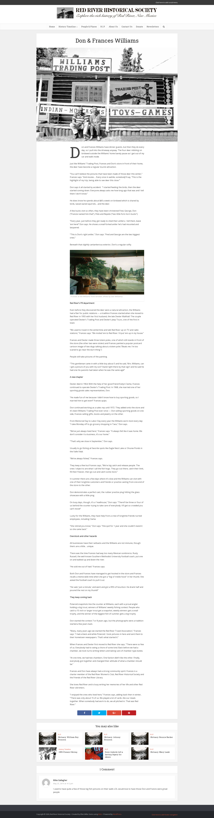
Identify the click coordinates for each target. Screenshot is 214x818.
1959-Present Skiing (68, 752)
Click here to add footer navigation (165, 815)
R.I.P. (102, 26)
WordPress (117, 814)
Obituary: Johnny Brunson (112, 738)
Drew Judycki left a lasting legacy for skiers (114, 754)
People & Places (89, 26)
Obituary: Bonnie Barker (161, 737)
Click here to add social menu (167, 2)
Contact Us (126, 26)
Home (52, 26)
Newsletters (153, 26)
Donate (139, 26)
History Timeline (67, 26)
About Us (113, 26)
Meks (100, 814)
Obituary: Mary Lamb (160, 752)
